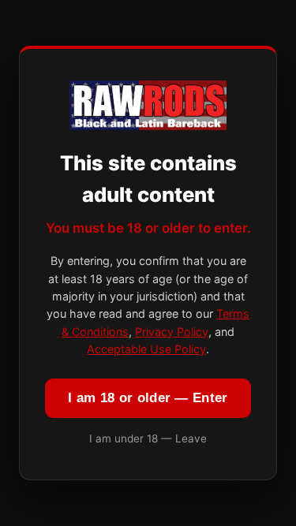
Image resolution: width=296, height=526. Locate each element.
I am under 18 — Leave (148, 438)
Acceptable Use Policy (146, 349)
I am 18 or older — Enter (147, 397)
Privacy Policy (171, 331)
